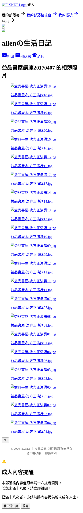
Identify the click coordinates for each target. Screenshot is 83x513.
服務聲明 (51, 453)
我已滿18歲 (11, 506)
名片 (40, 56)
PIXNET (26, 448)
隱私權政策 (34, 453)
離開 (25, 506)
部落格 (26, 56)
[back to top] (5, 440)
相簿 (11, 56)
